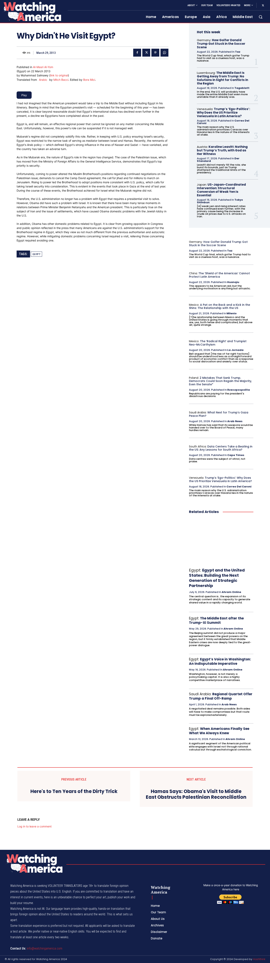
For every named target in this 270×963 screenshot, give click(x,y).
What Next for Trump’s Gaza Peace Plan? (218, 414)
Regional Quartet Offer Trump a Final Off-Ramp (220, 696)
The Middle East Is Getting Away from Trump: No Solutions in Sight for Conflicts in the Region (222, 78)
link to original (59, 75)
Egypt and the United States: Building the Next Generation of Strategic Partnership (217, 577)
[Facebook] (137, 53)
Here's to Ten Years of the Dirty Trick (73, 791)
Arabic (43, 79)
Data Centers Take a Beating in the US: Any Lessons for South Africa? (220, 448)
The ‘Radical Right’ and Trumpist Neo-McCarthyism (217, 343)
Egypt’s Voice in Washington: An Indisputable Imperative (220, 661)
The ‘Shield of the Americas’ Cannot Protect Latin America (219, 275)
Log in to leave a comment (34, 826)
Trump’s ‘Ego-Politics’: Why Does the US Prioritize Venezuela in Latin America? (223, 112)
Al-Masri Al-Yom (43, 67)
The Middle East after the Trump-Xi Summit (216, 620)
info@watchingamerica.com (44, 948)
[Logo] (31, 11)
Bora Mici (89, 79)
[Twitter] (263, 5)
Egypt (37, 254)
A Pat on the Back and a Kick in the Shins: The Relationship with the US (219, 306)
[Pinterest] (155, 53)
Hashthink (259, 959)
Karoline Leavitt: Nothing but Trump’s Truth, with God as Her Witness (222, 150)
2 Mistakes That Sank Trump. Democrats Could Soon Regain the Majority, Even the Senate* (220, 381)
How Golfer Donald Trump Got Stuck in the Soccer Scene (221, 43)
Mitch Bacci (60, 79)
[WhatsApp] (164, 53)
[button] (260, 17)
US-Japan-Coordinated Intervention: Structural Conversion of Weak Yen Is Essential (221, 189)
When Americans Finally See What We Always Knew (219, 730)
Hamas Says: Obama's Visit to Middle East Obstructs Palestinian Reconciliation (196, 794)
